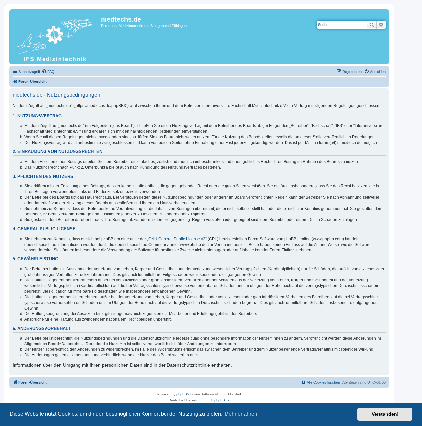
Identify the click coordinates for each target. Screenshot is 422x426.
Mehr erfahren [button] (241, 414)
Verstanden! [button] (385, 414)
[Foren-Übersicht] (56, 37)
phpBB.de (222, 400)
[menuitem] (48, 72)
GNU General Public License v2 (176, 239)
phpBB (181, 394)
